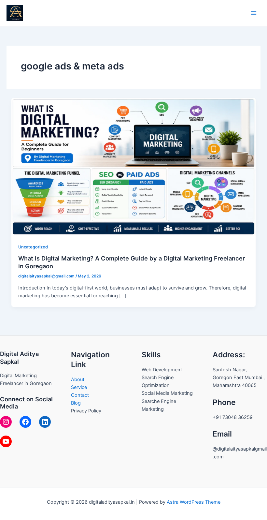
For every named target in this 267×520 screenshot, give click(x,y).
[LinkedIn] (45, 422)
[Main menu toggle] (253, 13)
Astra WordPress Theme (193, 502)
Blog (76, 403)
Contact (80, 395)
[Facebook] (25, 422)
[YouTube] (6, 441)
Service (79, 387)
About (77, 379)
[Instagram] (6, 422)
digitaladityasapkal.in (67, 12)
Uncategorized (33, 247)
